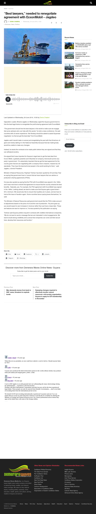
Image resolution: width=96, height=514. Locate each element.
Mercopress (68, 476)
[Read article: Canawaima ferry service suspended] (69, 66)
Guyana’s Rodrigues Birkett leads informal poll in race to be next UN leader (83, 74)
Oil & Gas (32, 504)
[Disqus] (33, 378)
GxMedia (13, 506)
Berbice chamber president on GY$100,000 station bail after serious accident (83, 44)
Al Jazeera (68, 482)
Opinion (71, 504)
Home (5, 8)
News (12, 24)
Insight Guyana (69, 469)
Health (53, 504)
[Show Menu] (5, 3)
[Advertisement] (33, 80)
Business (11, 8)
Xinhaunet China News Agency (74, 493)
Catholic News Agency (71, 491)
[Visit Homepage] (48, 3)
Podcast (77, 504)
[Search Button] (91, 3)
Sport (65, 504)
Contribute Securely (86, 504)
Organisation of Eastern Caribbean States (46, 491)
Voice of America (70, 484)
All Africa (67, 488)
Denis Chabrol (15, 21)
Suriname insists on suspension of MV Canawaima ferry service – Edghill (83, 55)
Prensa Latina (69, 474)
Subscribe (49, 276)
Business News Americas (72, 486)
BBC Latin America (70, 472)
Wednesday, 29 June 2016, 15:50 (32, 21)
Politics (17, 24)
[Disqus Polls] (33, 328)
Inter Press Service (70, 478)
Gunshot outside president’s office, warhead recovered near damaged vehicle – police (83, 84)
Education (59, 504)
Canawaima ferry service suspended (82, 65)
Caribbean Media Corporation (73, 480)
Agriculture (47, 504)
